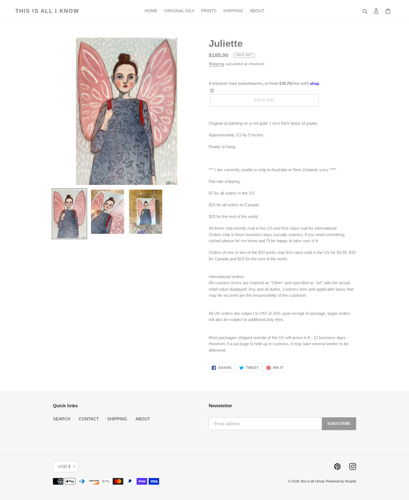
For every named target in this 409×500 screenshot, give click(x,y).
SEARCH (61, 418)
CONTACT (89, 418)
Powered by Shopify (341, 481)
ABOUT (142, 418)
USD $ (64, 466)
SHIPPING (117, 418)
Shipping (216, 64)
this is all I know (47, 11)
